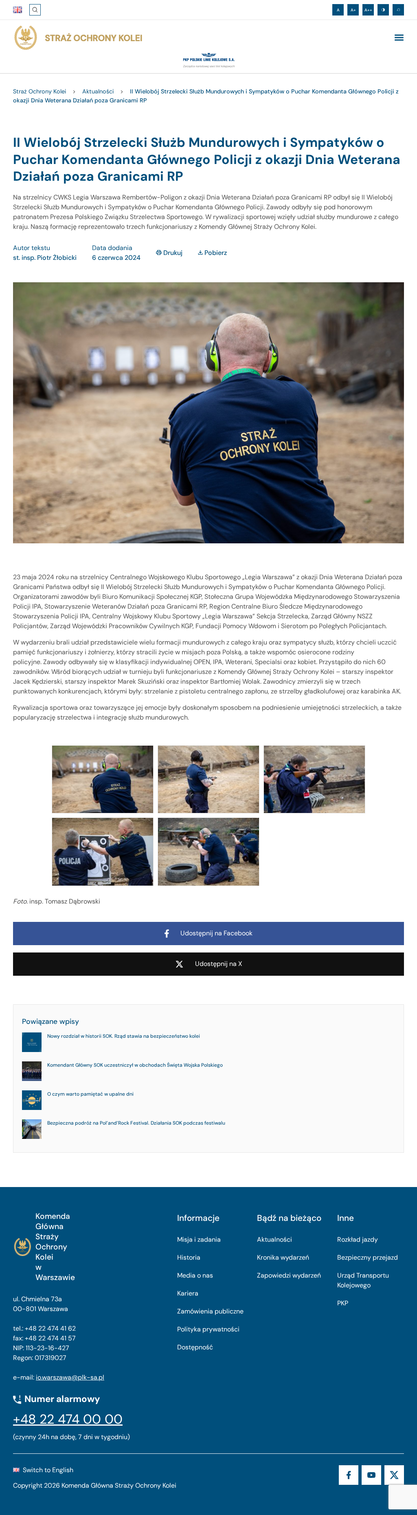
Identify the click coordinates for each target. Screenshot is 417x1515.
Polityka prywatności (208, 1329)
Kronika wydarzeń (283, 1257)
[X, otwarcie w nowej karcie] (394, 1475)
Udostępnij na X (218, 963)
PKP (342, 1303)
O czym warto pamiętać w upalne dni (90, 1094)
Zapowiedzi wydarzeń (289, 1275)
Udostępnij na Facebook (216, 933)
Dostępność (195, 1347)
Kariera (187, 1293)
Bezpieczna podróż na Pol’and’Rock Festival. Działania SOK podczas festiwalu (136, 1123)
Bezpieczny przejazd (367, 1257)
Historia (188, 1257)
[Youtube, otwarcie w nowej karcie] (371, 1475)
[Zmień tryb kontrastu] (383, 10)
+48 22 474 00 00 (68, 1419)
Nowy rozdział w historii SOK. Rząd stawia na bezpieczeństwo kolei (123, 1036)
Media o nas (195, 1275)
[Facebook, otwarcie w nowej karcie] (348, 1475)
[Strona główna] (78, 38)
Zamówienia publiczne (210, 1311)
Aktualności (274, 1239)
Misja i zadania (199, 1239)
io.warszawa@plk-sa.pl (70, 1377)
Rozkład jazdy (357, 1239)
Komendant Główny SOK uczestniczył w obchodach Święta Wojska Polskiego (135, 1065)
